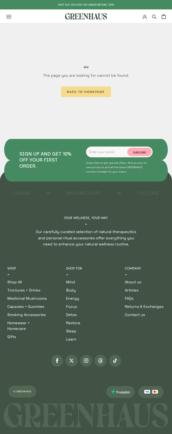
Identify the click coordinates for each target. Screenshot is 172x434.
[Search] (154, 16)
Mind (70, 282)
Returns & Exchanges (144, 306)
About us (133, 282)
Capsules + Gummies (25, 306)
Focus (71, 306)
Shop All (14, 282)
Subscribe (139, 152)
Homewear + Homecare (18, 325)
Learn (71, 339)
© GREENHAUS (22, 391)
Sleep (71, 331)
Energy (72, 298)
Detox (71, 314)
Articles (131, 290)
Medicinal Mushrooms (27, 298)
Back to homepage (86, 92)
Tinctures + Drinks (23, 290)
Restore (73, 322)
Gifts (11, 336)
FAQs (129, 298)
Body (71, 290)
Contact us (135, 314)
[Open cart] (164, 16)
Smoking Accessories (26, 314)
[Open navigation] (8, 16)
